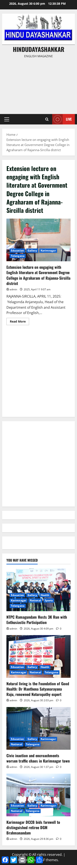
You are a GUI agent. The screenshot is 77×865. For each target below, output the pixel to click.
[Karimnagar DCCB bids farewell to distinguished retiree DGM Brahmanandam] (38, 795)
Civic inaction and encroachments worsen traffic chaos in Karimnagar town (38, 758)
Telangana (17, 256)
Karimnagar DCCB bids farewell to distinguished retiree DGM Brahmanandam (33, 827)
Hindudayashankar (38, 49)
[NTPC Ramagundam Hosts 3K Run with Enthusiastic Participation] (38, 589)
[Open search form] (47, 119)
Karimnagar (48, 250)
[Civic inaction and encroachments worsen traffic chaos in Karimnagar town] (38, 728)
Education (17, 250)
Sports (49, 600)
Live (69, 119)
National (35, 600)
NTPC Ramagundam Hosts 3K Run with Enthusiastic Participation (36, 619)
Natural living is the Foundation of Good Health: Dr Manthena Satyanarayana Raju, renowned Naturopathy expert (37, 689)
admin (13, 289)
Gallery (32, 250)
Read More (19, 322)
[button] (6, 119)
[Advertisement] (38, 84)
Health (45, 595)
